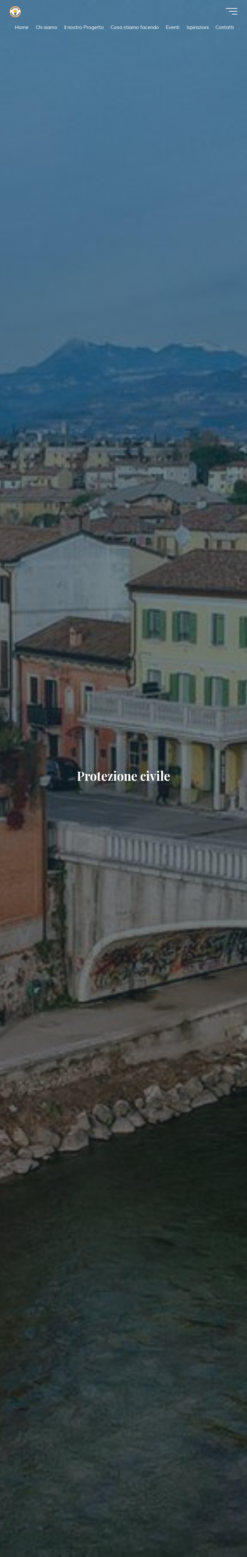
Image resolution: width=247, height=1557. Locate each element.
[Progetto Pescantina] (15, 11)
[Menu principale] (231, 11)
